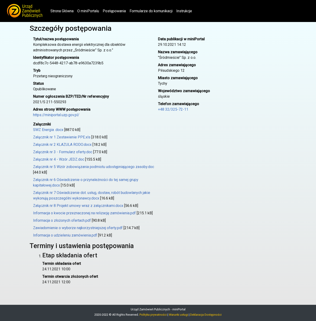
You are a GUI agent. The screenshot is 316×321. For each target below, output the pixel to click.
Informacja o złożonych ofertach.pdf (62, 220)
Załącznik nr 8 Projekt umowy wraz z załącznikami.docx (78, 205)
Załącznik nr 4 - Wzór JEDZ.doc (58, 159)
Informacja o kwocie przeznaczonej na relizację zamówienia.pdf (84, 213)
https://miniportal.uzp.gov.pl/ (56, 115)
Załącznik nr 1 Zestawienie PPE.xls (61, 137)
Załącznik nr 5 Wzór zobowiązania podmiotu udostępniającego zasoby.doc (93, 167)
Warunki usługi (178, 314)
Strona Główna (62, 11)
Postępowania (114, 11)
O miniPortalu (88, 11)
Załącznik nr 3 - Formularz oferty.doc (62, 152)
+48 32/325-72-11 (173, 109)
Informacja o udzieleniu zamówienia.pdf (65, 235)
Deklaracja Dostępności (206, 314)
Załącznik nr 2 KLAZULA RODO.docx (62, 144)
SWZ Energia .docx (48, 130)
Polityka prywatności (153, 314)
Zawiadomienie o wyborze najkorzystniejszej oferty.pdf (78, 228)
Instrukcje (184, 11)
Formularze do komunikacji (151, 11)
